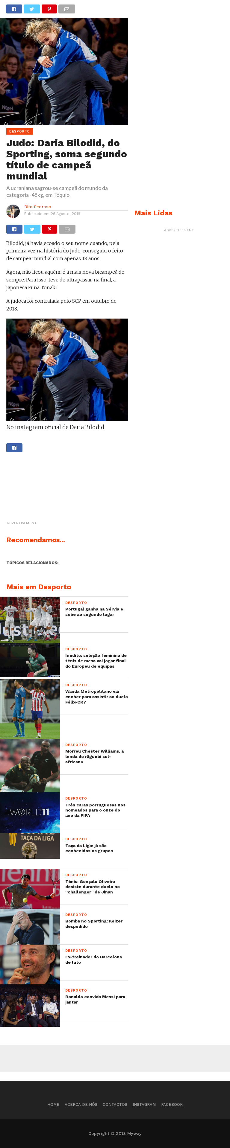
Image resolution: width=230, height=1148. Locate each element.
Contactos (115, 1104)
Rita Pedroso (37, 206)
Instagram (144, 1104)
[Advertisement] (83, 489)
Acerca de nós (81, 1104)
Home (53, 1104)
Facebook (172, 1104)
